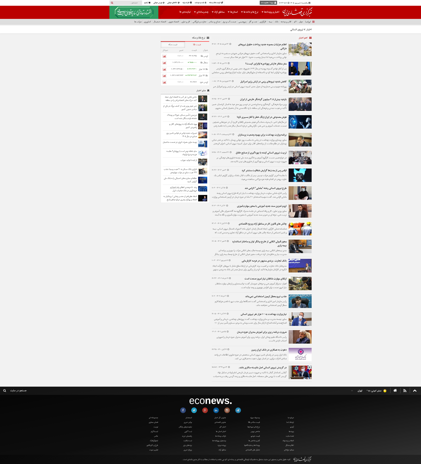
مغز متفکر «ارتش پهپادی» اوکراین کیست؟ (266, 64)
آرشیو (146, 2)
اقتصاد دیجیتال (159, 22)
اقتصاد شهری (173, 22)
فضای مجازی (153, 422)
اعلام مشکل (289, 445)
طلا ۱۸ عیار (203, 69)
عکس (156, 436)
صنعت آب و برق (229, 22)
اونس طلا (204, 56)
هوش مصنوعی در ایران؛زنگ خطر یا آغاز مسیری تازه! (262, 117)
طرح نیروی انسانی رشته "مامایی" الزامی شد (266, 188)
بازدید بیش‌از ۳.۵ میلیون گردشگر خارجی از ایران (263, 99)
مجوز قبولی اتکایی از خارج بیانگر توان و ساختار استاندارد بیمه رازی (259, 244)
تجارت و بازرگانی (199, 22)
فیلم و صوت (153, 450)
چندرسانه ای (153, 417)
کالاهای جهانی (172, 2)
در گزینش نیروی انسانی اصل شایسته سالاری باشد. (262, 368)
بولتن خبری (188, 422)
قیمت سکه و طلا (254, 422)
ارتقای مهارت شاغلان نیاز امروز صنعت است (266, 279)
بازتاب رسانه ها (220, 436)
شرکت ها (137, 22)
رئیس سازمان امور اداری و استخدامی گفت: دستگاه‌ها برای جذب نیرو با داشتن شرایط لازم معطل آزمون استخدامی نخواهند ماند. (251, 303)
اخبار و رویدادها (271, 12)
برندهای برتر (187, 445)
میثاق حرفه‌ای (289, 450)
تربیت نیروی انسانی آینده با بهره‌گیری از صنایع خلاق (261, 153)
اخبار (309, 29)
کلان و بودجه (286, 22)
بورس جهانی (157, 2)
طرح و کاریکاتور (152, 445)
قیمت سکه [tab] (172, 44)
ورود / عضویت (268, 2)
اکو (295, 22)
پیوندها (291, 431)
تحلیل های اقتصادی (253, 450)
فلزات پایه (186, 2)
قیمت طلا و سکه (215, 2)
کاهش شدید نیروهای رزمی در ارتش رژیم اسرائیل (263, 82)
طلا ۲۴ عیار (203, 76)
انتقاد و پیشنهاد (288, 440)
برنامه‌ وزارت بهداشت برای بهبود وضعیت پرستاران (262, 135)
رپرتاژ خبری (188, 450)
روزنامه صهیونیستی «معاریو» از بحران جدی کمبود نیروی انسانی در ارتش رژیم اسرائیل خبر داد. (250, 88)
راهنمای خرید (187, 436)
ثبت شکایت (188, 440)
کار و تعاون (185, 22)
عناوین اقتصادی (220, 422)
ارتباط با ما (290, 422)
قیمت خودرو (255, 436)
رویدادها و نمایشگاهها (252, 445)
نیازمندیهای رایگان (185, 427)
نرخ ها (251, 12)
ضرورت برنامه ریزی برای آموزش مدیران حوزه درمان (262, 332)
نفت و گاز (253, 22)
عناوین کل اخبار (220, 417)
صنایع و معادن (214, 22)
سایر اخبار (201, 91)
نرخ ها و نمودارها (254, 427)
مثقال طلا (204, 63)
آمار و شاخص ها (254, 440)
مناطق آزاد (219, 12)
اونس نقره (204, 82)
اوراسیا (308, 22)
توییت (156, 427)
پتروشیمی (242, 22)
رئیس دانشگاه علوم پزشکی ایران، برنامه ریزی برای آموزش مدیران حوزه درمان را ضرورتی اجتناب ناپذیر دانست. (251, 339)
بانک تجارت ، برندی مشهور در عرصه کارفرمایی (264, 261)
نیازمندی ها (185, 12)
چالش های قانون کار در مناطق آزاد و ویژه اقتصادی (263, 224)
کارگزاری (263, 22)
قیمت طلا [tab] (197, 44)
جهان (301, 22)
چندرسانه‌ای (202, 12)
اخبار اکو (223, 427)
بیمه (270, 22)
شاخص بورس (255, 431)
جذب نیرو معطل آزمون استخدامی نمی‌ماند (266, 296)
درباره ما (291, 417)
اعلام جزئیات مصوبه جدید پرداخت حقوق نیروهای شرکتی (262, 46)
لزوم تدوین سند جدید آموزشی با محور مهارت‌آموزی (262, 206)
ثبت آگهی (188, 431)
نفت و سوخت (200, 2)
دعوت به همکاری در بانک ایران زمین (269, 350)
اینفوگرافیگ (154, 440)
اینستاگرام (154, 431)
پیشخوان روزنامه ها (219, 440)
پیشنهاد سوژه (255, 417)
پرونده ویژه (222, 445)
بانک (276, 22)
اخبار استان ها (221, 431)
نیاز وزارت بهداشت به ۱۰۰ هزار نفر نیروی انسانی (264, 314)
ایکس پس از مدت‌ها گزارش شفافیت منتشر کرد (264, 170)
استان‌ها (234, 12)
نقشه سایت (290, 436)
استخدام (189, 417)
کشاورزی (147, 22)
